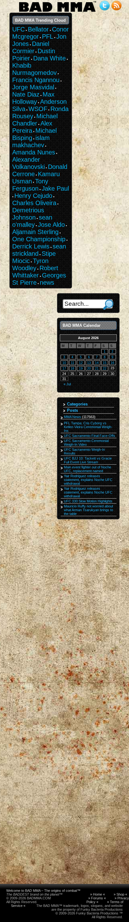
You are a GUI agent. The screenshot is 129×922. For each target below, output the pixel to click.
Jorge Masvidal (33, 87)
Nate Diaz (25, 94)
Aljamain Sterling (35, 231)
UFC (18, 29)
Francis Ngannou (35, 79)
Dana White (49, 58)
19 (81, 368)
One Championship (38, 239)
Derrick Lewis (30, 246)
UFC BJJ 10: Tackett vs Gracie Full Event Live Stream (88, 460)
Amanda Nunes (33, 152)
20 (89, 368)
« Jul (67, 384)
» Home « (97, 894)
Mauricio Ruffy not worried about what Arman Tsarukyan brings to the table (88, 510)
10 (64, 363)
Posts (72, 410)
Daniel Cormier (30, 47)
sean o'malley (32, 221)
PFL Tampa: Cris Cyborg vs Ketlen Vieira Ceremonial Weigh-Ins (88, 427)
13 (89, 363)
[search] (108, 304)
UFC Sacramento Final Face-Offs (89, 436)
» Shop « (120, 894)
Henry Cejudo (33, 195)
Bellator (38, 29)
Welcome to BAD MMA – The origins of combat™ (43, 890)
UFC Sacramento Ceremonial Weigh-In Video (86, 442)
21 (97, 368)
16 (112, 363)
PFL (47, 36)
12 (81, 363)
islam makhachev (31, 141)
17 (64, 368)
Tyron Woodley (30, 264)
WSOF (37, 108)
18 (72, 368)
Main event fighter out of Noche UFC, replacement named (87, 469)
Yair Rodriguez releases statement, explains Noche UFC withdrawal (88, 479)
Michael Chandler (35, 120)
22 (104, 368)
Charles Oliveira (34, 202)
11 (72, 363)
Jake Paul (55, 188)
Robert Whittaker (35, 272)
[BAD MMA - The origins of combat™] (57, 11)
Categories (77, 404)
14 (97, 363)
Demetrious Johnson (28, 214)
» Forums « (97, 898)
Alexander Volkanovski (28, 163)
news (47, 282)
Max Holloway (33, 98)
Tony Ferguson (30, 185)
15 (104, 363)
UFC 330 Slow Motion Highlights (88, 501)
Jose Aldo (51, 224)
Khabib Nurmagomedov (34, 69)
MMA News (72, 417)
